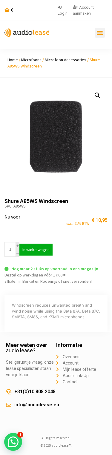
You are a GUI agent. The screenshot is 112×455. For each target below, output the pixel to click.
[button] (100, 33)
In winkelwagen (36, 249)
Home (12, 59)
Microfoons (31, 59)
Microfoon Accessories (65, 59)
